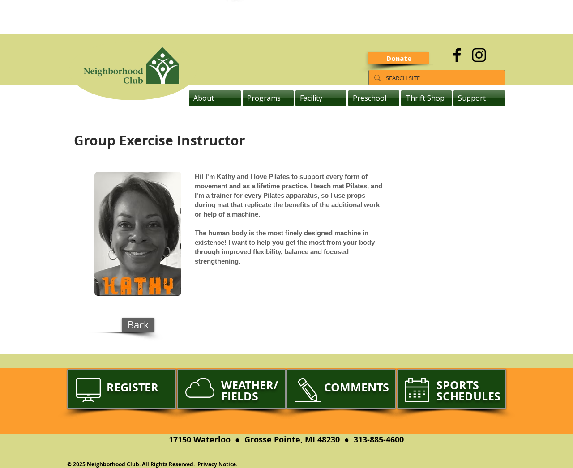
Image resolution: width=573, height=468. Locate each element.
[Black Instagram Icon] (479, 55)
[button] (215, 98)
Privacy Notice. (217, 464)
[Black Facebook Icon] (457, 55)
